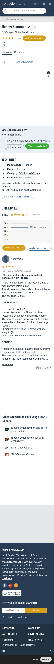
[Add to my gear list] (34, 27)
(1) (19, 38)
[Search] (6, 11)
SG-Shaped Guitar (11, 32)
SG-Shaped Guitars (29, 173)
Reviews (19, 52)
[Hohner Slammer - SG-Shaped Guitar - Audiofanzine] (13, 3)
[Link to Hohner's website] (28, 27)
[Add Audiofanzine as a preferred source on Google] (11, 593)
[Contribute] (4, 44)
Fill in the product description (18, 197)
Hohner (31, 32)
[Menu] (50, 10)
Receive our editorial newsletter (19, 603)
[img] (10, 38)
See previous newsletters (14, 617)
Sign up (36, 610)
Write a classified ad (37, 146)
